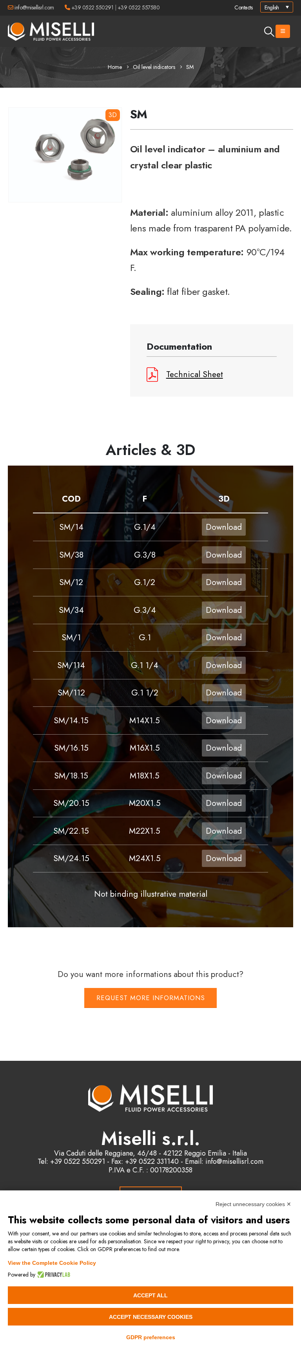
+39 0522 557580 (139, 7)
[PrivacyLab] (52, 1275)
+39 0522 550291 (92, 7)
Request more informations (150, 997)
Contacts (243, 7)
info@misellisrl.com (34, 7)
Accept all (150, 1295)
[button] (269, 32)
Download (224, 527)
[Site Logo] (51, 31)
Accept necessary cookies (150, 1317)
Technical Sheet (194, 374)
